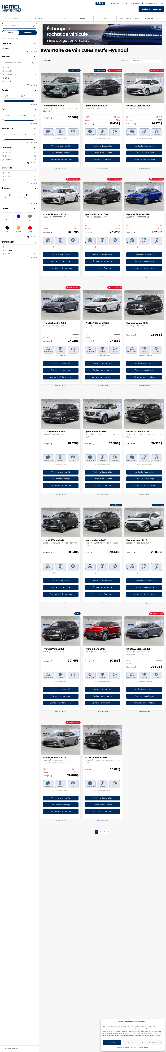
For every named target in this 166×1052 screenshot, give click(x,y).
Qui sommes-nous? (152, 19)
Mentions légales (60, 168)
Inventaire (13, 19)
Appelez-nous (133, 3)
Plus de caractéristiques (61, 138)
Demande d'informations (61, 160)
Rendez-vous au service (151, 9)
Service (105, 19)
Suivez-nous (117, 3)
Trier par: (124, 61)
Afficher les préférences (151, 1042)
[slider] (3, 101)
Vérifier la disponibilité (60, 146)
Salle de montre (36, 19)
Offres (82, 19)
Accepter (112, 1042)
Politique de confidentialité (139, 1047)
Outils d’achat (59, 19)
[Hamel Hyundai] (11, 9)
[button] (42, 88)
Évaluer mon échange (60, 153)
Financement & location (129, 19)
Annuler (131, 1042)
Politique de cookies (123, 1047)
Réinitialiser (33, 52)
